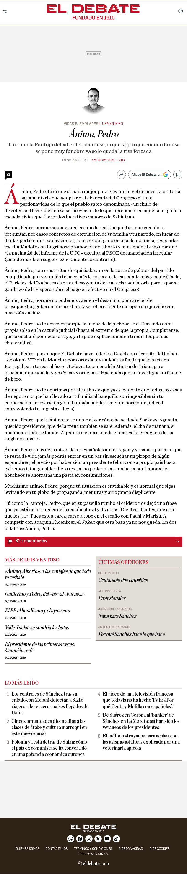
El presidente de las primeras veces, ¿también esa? (40, 647)
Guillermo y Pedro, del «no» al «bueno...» (44, 594)
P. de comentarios (93, 854)
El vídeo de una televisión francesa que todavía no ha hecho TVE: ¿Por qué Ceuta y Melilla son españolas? (138, 700)
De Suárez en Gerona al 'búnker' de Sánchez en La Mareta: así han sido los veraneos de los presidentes (141, 721)
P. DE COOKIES (159, 849)
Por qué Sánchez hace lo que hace (131, 634)
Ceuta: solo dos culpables (122, 580)
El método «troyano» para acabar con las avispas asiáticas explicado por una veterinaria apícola (141, 742)
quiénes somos (27, 849)
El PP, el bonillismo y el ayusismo (37, 611)
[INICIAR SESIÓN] (180, 11)
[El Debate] (93, 9)
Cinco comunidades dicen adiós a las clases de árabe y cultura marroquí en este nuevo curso (49, 727)
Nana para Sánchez (117, 616)
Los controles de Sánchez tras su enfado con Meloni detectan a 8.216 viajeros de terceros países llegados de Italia (49, 703)
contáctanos (57, 849)
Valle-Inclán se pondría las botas (37, 627)
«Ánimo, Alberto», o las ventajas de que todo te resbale (48, 574)
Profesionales (111, 598)
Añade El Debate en (146, 175)
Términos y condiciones (93, 849)
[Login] (180, 11)
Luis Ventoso (110, 124)
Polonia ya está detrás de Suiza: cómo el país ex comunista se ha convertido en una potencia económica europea (49, 748)
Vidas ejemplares (81, 124)
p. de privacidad (130, 849)
